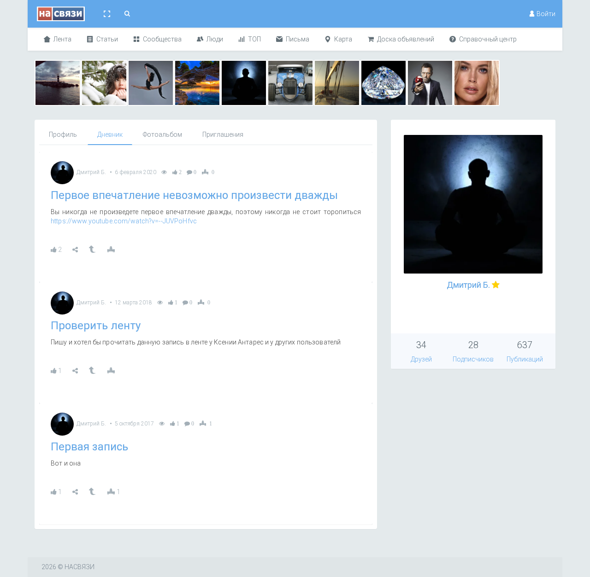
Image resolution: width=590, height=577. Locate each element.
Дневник (110, 134)
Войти (545, 13)
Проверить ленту (96, 325)
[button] (107, 14)
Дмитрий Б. (91, 172)
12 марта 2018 (133, 302)
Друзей (421, 359)
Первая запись (89, 446)
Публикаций (525, 359)
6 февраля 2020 (135, 172)
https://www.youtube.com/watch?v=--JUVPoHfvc (124, 221)
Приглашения (222, 134)
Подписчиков (473, 359)
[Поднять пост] (92, 250)
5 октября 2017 (134, 423)
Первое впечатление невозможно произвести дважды (194, 195)
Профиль (63, 134)
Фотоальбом (162, 134)
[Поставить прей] (110, 250)
